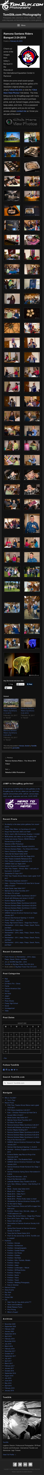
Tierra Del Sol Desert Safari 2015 (18, 1233)
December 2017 (10, 1351)
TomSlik (33, 746)
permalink (16, 748)
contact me (21, 111)
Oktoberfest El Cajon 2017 (14, 873)
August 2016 (9, 1375)
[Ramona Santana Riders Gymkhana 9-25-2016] (11, 725)
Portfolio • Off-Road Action (16, 1270)
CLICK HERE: (33, 796)
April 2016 (8, 1385)
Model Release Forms (14, 1307)
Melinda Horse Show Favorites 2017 (17, 891)
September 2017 (10, 1356)
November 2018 (10, 1341)
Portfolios (8, 1240)
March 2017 (9, 1363)
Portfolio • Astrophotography (17, 1248)
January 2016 (9, 1390)
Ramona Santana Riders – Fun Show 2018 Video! (21, 849)
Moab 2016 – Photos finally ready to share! (22, 1199)
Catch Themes (28, 1472)
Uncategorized (9, 1008)
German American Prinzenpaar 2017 (17, 866)
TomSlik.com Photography (22, 14)
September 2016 (10, 1373)
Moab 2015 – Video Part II (16, 1194)
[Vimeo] (20, 1464)
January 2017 (9, 1368)
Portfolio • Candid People (15, 1250)
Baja (6, 978)
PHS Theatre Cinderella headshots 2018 (18, 861)
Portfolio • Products (14, 1272)
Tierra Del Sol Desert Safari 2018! (16, 854)
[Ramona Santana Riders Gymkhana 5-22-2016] (28, 703)
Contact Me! (9, 1297)
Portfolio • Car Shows (14, 1253)
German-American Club (13, 988)
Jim (6, 962)
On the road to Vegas (14, 1204)
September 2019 (10, 1334)
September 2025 (10, 1326)
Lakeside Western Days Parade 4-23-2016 (21, 1181)
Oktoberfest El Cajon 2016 (14, 930)
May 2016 (8, 1383)
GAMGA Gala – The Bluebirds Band (19, 1159)
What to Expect (12, 1312)
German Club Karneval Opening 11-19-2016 (19, 918)
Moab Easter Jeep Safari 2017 (15, 888)
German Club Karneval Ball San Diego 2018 (19, 856)
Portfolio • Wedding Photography (18, 1282)
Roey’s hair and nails (14, 1221)
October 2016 (9, 1371)
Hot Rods (8, 993)
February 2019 (9, 1339)
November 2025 (10, 1324)
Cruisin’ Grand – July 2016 (14, 920)
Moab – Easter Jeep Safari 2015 (18, 1189)
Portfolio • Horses (13, 1263)
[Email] (30, 1464)
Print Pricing (11, 1309)
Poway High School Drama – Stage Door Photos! (21, 922)
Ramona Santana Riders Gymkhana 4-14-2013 (10, 710)
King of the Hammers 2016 (16, 1179)
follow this (14, 89)
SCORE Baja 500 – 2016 (18, 962)
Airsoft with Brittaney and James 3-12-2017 (19, 898)
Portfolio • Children (13, 1255)
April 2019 (8, 1336)
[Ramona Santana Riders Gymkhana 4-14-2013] (11, 703)
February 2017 (9, 1366)
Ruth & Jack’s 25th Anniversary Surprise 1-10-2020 (22, 834)
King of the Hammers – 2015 (17, 1176)
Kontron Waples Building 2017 (15, 900)
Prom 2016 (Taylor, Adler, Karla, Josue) (20, 1218)
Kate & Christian (13, 1285)
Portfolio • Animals (13, 1243)
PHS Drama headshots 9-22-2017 (16, 881)
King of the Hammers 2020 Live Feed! (18, 831)
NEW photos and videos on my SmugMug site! (21, 836)
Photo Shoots (9, 1001)
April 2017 (8, 1361)
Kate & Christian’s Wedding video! (16, 851)
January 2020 (9, 1331)
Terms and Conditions (14, 1304)
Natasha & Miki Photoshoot (14, 844)
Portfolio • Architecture (15, 1245)
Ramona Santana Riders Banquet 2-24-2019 (19, 846)
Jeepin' (7, 996)
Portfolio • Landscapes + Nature (18, 1267)
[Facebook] (15, 1464)
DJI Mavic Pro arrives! (12, 893)
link (20, 89)
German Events (10, 1287)
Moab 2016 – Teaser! (14, 1196)
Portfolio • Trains (13, 1277)
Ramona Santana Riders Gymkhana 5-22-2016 (27, 710)
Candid (7, 981)
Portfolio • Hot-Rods (14, 1258)
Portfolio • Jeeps (13, 1265)
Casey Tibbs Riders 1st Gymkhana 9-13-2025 (20, 829)
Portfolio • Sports (13, 1275)
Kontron (7, 998)
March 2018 (9, 1346)
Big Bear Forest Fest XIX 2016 (23, 964)
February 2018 (9, 1348)
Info (6, 1299)
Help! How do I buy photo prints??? (19, 1302)
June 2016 (8, 1380)
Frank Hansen (9, 957)
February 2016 (9, 1388)
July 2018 (8, 1344)
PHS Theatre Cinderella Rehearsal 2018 (18, 859)
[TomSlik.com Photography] (22, 9)
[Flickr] (25, 1464)
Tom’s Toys (11, 1100)
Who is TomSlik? (10, 1098)
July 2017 (8, 1358)
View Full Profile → (9, 1454)
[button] (12, 137)
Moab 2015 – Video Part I (16, 1191)
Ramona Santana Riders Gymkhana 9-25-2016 (10, 732)
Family (7, 986)
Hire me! (7, 1295)
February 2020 (9, 1329)
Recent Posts (9, 1103)
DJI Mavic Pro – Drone (12, 983)
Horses (21, 746)
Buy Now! (8, 1292)
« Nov (5, 1058)
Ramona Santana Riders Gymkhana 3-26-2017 (20, 895)
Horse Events (9, 1290)
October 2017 (9, 1353)
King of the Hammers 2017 (14, 910)
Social (27, 746)
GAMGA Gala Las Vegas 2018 (15, 863)
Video (7, 1011)
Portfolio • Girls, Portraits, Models (18, 1260)
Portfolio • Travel (13, 1280)
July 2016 (8, 1378)
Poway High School (11, 1003)
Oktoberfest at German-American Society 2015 (23, 1201)
